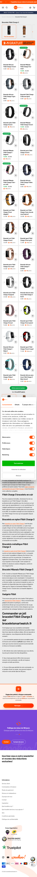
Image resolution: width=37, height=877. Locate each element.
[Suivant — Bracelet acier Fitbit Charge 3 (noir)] (32, 139)
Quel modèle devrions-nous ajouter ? (13, 809)
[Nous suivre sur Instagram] (3, 857)
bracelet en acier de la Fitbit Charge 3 (15, 551)
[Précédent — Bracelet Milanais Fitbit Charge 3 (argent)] (4, 139)
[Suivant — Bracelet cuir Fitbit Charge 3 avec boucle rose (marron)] (32, 199)
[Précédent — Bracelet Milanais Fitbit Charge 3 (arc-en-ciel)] (4, 169)
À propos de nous (18, 742)
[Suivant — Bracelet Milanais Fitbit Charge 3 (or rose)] (32, 54)
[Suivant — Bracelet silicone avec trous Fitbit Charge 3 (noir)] (32, 282)
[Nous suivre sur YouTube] (8, 857)
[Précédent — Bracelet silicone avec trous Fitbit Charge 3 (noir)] (21, 282)
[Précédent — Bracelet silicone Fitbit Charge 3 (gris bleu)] (4, 83)
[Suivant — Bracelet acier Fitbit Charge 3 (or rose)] (15, 253)
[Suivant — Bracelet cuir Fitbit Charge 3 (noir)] (15, 227)
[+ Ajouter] (15, 59)
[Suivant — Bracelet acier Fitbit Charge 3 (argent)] (15, 282)
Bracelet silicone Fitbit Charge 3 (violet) (25, 266)
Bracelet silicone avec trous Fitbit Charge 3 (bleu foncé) (27, 377)
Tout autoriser (18, 463)
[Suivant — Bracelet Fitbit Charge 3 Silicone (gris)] (32, 83)
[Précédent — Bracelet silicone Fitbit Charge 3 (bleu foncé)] (21, 169)
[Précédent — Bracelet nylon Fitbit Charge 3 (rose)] (4, 310)
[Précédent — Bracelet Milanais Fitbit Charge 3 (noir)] (21, 112)
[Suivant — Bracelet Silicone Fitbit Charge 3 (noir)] (15, 54)
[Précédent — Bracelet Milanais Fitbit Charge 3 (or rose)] (21, 54)
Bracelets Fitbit (10, 16)
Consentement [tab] (7, 404)
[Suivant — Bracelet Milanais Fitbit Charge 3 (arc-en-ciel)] (15, 169)
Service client (6, 783)
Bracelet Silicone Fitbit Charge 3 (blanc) (8, 349)
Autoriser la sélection (18, 469)
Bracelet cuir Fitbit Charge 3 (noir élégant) (9, 212)
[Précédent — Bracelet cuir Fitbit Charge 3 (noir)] (4, 227)
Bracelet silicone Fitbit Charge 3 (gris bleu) (9, 96)
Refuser (18, 475)
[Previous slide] (4, 32)
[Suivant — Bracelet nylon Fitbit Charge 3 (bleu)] (15, 364)
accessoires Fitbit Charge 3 (13, 600)
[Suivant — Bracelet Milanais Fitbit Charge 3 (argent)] (15, 139)
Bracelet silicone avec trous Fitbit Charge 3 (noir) (27, 294)
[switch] (32, 443)
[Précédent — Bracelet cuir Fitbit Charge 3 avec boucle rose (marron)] (21, 199)
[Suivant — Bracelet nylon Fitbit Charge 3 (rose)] (15, 310)
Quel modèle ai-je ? (7, 806)
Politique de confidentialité (10, 819)
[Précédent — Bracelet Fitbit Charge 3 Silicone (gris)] (21, 83)
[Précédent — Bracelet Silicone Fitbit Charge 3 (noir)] (4, 54)
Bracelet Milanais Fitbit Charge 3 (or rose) (25, 66)
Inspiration (5, 803)
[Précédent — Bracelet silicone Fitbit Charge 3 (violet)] (21, 253)
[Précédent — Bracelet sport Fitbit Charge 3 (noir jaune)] (21, 310)
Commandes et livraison (9, 787)
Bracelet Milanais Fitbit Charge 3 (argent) (8, 152)
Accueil (3, 16)
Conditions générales (8, 816)
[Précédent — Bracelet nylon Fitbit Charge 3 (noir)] (4, 112)
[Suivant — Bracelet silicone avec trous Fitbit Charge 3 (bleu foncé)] (32, 364)
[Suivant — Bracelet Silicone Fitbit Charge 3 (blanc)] (15, 336)
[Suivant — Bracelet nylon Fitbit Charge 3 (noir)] (15, 112)
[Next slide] (32, 32)
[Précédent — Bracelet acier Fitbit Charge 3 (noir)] (21, 139)
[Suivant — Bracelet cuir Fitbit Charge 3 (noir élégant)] (15, 199)
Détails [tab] (17, 404)
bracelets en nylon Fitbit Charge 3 (15, 523)
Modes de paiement (8, 790)
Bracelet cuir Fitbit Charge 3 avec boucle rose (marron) (26, 212)
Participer (17, 705)
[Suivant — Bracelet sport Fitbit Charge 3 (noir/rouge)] (32, 336)
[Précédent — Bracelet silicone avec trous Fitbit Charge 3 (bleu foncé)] (21, 364)
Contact (6, 742)
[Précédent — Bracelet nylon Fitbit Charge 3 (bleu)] (4, 364)
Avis (3, 813)
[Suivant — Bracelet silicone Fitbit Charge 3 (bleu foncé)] (32, 169)
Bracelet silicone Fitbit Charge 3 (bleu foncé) (26, 182)
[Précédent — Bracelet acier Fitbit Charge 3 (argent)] (4, 282)
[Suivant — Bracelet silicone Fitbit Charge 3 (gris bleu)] (15, 83)
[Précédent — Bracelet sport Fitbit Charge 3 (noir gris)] (21, 227)
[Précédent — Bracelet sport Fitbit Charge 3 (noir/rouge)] (21, 336)
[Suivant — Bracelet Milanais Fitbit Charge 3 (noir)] (32, 112)
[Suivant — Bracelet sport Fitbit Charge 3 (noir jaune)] (32, 310)
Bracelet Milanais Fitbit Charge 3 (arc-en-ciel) (9, 182)
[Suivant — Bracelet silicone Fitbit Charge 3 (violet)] (32, 253)
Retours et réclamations (9, 793)
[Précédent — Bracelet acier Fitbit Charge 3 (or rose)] (4, 253)
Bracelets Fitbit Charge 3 (21, 16)
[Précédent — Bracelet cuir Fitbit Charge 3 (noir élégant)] (4, 199)
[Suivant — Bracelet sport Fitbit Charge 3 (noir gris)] (32, 227)
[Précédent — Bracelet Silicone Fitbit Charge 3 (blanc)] (4, 336)
